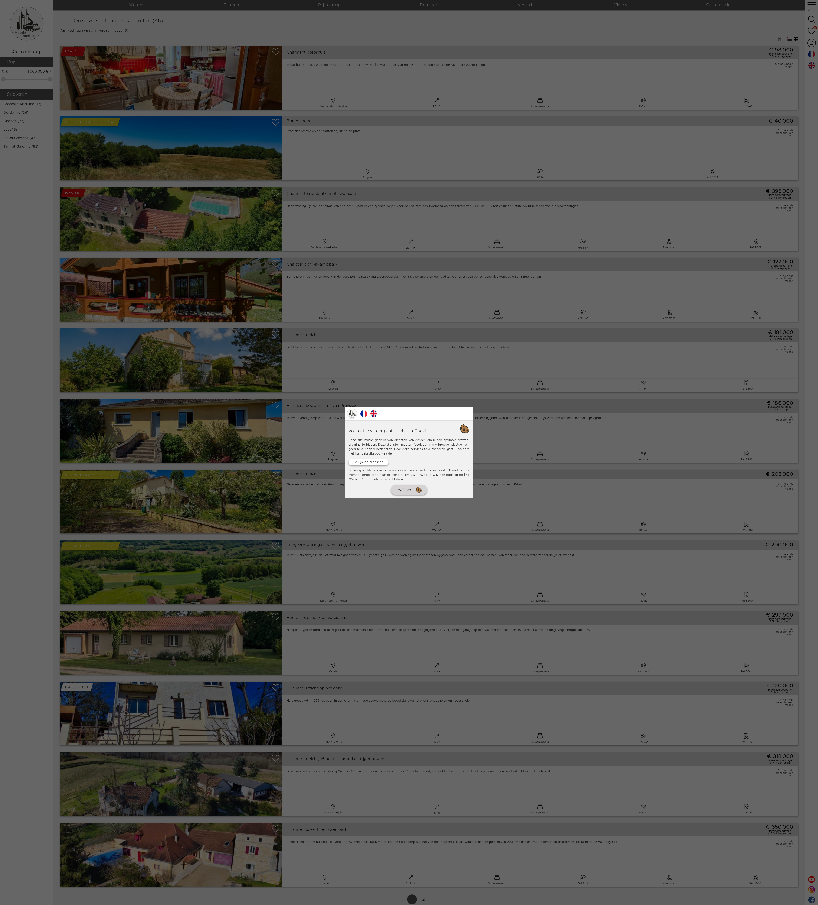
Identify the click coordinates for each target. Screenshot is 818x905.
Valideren (407, 489)
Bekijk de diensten (368, 461)
